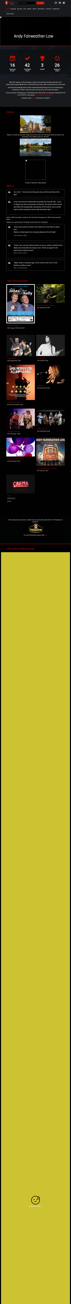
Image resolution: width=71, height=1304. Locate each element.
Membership (56, 9)
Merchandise (41, 9)
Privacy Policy (10, 13)
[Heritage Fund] (35, 170)
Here (46, 535)
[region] (35, 31)
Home (7, 9)
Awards (35, 9)
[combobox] (27, 3)
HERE (33, 98)
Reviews (29, 9)
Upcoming (13, 9)
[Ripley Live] (9, 2)
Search (41, 3)
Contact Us (49, 9)
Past (24, 9)
